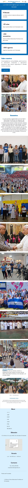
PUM (8, 424)
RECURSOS (9, 428)
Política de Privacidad (6, 473)
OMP (8, 414)
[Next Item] (25, 386)
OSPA (8, 421)
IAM (8, 419)
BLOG (8, 426)
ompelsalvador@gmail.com (14, 467)
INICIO (8, 412)
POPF (8, 417)
